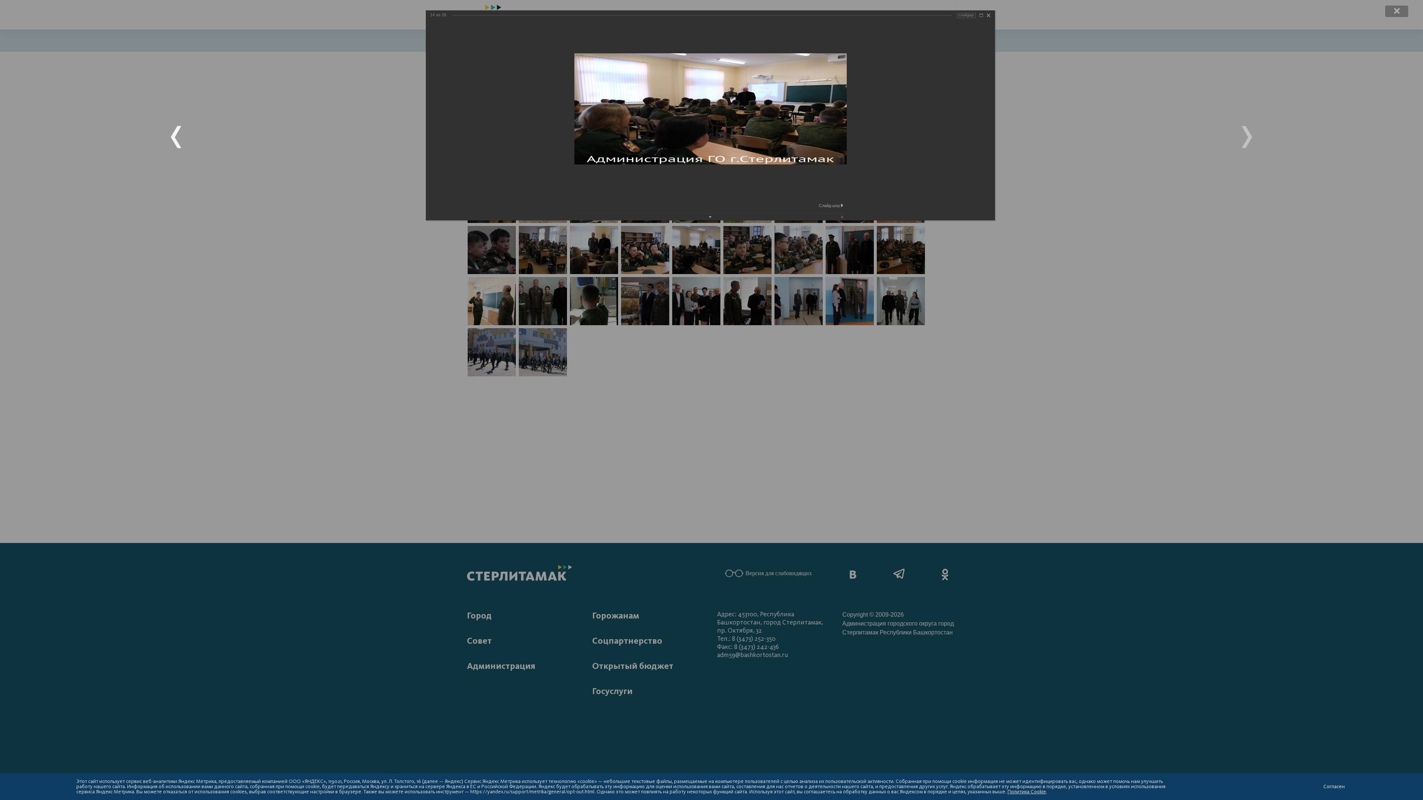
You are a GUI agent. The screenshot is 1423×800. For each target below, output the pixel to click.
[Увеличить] (981, 15)
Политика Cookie (1027, 792)
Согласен (1334, 787)
